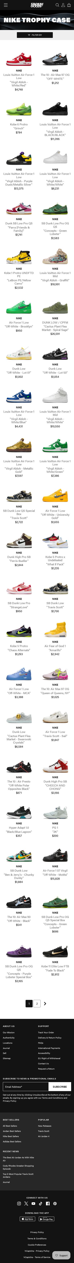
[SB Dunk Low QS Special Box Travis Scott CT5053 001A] (19, 495)
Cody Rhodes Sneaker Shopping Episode (18, 1167)
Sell (4, 1053)
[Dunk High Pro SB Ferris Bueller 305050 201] (19, 541)
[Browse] (6, 5)
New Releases (44, 1125)
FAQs (40, 1042)
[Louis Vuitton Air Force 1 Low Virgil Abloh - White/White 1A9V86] (55, 158)
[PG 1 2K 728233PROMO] (55, 812)
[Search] (57, 5)
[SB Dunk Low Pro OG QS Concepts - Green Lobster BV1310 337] (55, 207)
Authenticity (9, 1037)
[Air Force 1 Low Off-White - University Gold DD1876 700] (55, 495)
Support (43, 1026)
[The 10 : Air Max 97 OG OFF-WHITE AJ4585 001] (55, 59)
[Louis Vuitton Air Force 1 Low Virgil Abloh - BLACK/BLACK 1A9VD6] (55, 108)
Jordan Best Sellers (12, 1131)
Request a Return (46, 1068)
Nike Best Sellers (11, 1136)
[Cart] (69, 5)
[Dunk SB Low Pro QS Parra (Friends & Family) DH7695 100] (19, 207)
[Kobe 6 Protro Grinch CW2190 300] (19, 108)
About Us (9, 1026)
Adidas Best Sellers (12, 1141)
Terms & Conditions (37, 1238)
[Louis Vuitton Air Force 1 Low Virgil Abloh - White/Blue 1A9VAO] (19, 395)
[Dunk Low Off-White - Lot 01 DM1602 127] (19, 352)
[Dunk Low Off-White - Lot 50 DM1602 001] (55, 352)
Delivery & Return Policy (49, 1037)
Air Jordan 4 (43, 1136)
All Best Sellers (10, 1125)
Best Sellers (11, 1119)
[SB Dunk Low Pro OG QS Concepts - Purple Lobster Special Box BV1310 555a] (19, 950)
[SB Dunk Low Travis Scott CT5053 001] (55, 587)
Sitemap (7, 1058)
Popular (43, 1119)
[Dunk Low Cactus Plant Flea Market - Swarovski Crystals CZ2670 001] (19, 716)
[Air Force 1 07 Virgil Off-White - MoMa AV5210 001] (55, 854)
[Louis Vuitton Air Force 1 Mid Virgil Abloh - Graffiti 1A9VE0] (55, 257)
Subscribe (60, 1086)
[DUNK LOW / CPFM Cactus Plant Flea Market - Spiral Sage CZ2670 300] (55, 306)
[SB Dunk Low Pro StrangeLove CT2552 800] (19, 587)
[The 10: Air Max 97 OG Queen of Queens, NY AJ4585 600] (55, 673)
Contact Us (43, 1063)
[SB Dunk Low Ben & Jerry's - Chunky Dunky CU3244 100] (19, 854)
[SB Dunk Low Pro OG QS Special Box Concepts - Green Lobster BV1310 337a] (55, 901)
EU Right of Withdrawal (49, 1058)
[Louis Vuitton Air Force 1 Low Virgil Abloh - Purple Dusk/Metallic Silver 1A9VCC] (19, 158)
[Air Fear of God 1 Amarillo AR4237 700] (55, 630)
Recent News (11, 1151)
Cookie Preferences (37, 1244)
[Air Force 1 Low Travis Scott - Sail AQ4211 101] (55, 716)
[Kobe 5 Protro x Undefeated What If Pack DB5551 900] (55, 541)
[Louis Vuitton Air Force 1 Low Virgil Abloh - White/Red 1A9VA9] (19, 59)
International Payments (49, 1048)
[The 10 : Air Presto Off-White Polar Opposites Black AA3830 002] (19, 765)
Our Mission (9, 1032)
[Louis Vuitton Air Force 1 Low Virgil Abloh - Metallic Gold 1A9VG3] (19, 445)
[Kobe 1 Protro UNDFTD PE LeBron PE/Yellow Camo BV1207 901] (19, 257)
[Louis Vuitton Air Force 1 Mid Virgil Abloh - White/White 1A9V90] (55, 395)
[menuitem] (29, 1003)
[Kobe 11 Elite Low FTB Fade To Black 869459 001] (55, 950)
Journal (6, 1048)
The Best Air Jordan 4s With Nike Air (18, 1159)
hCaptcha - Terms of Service (37, 1257)
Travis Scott (43, 1131)
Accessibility (44, 1053)
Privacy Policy (37, 1232)
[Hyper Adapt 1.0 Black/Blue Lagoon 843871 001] (19, 812)
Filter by (36, 34)
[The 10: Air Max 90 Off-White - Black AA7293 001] (19, 901)
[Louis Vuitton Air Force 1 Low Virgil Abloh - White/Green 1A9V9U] (55, 445)
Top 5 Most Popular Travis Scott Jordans (18, 1175)
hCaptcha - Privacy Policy (37, 1250)
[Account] (63, 5)
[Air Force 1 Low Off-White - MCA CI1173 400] (19, 673)
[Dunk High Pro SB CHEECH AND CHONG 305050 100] (55, 765)
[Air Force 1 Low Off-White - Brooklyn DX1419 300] (19, 306)
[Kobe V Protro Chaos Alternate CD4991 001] (19, 630)
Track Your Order (46, 1032)
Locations (7, 1042)
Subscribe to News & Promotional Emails (29, 1078)
